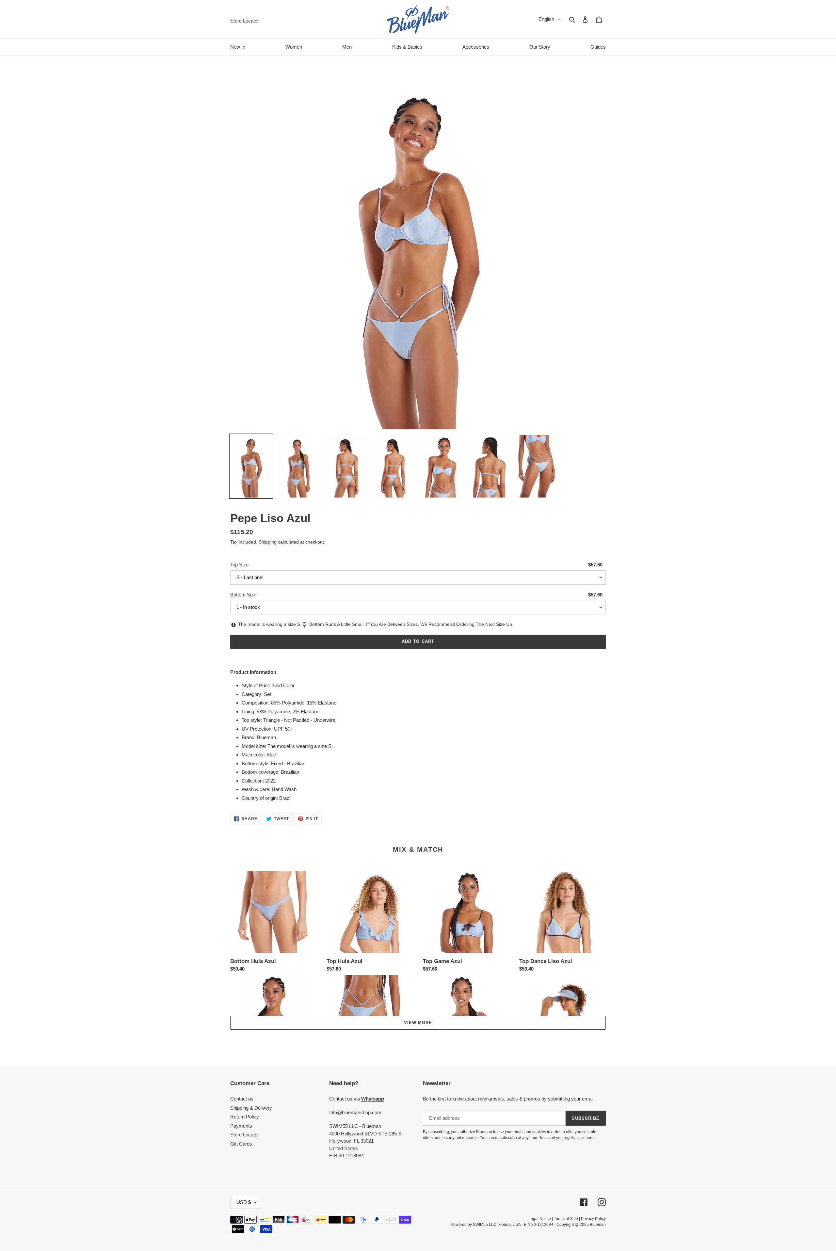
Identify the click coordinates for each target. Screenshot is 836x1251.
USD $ (243, 1202)
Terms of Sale (566, 1218)
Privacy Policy (593, 1218)
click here (585, 1137)
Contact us (241, 1098)
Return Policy (244, 1116)
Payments (241, 1126)
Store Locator (244, 1134)
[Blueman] (418, 19)
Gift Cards (241, 1144)
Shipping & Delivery (251, 1108)
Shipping (268, 542)
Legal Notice (539, 1218)
